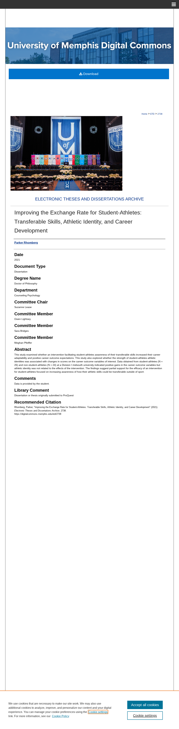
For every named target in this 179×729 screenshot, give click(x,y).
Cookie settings (98, 711)
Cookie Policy (60, 716)
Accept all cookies (145, 705)
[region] (89, 710)
